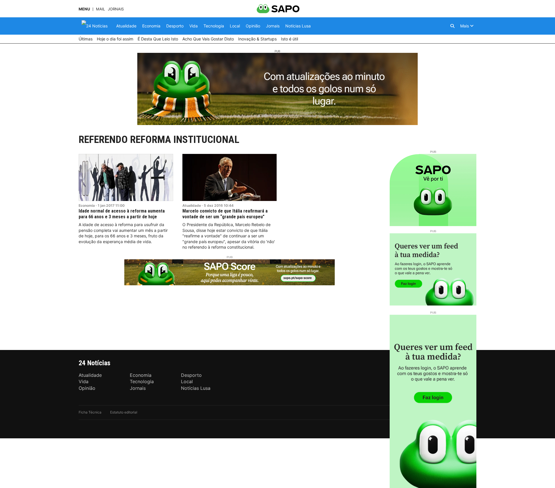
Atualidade (191, 205)
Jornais (116, 9)
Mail (100, 9)
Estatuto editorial (123, 412)
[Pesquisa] (452, 26)
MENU (84, 9)
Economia (87, 205)
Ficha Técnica (90, 412)
